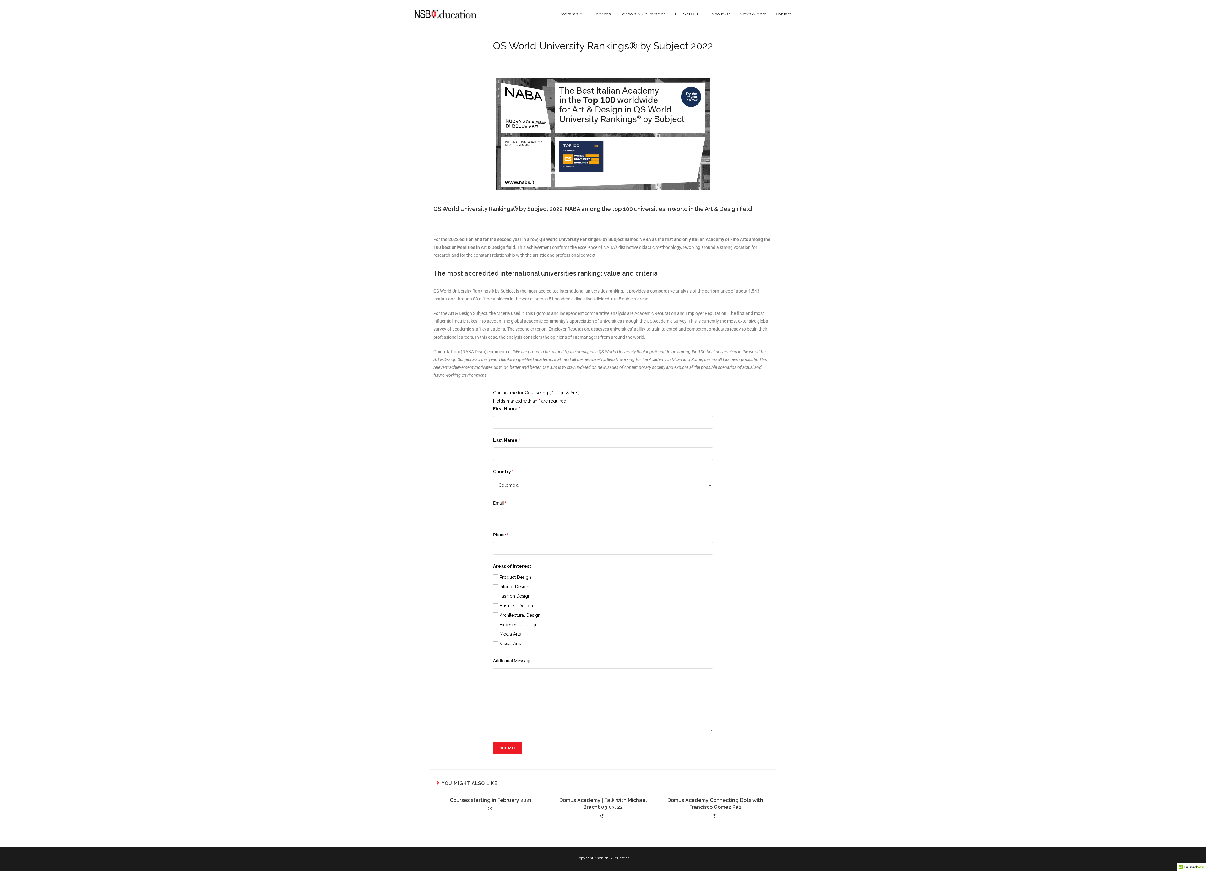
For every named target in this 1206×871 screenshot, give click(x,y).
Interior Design (514, 586)
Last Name (506, 440)
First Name (506, 408)
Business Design (516, 605)
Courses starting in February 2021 (491, 800)
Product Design (515, 577)
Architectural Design (520, 615)
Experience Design (519, 624)
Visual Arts (510, 643)
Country (503, 471)
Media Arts (510, 634)
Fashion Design (515, 596)
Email (500, 503)
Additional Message (512, 660)
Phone (500, 534)
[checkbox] (495, 574)
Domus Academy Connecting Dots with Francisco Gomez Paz (715, 803)
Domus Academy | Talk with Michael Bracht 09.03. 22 (603, 803)
